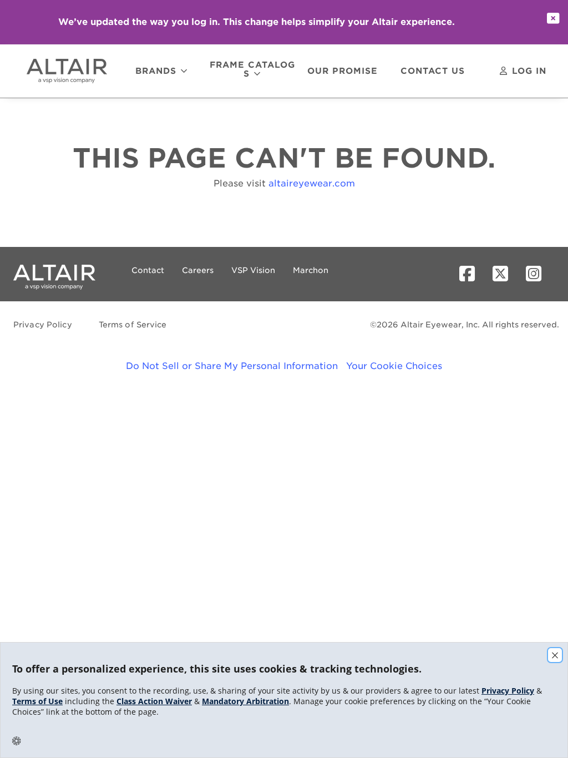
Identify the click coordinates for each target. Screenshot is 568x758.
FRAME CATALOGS (252, 70)
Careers (198, 270)
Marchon (310, 270)
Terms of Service (133, 324)
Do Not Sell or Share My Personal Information (232, 366)
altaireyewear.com (311, 183)
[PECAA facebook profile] (471, 274)
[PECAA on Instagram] (538, 274)
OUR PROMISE (342, 71)
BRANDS (155, 71)
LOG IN (529, 71)
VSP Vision (253, 270)
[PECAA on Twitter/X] (505, 274)
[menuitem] (72, 71)
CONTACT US (432, 71)
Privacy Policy (42, 324)
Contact (147, 270)
